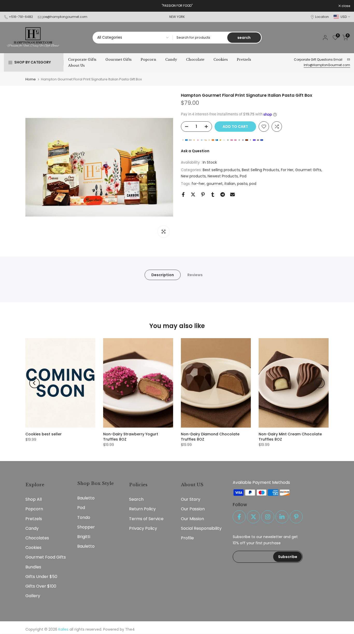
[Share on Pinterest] (203, 194)
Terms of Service (146, 519)
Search (136, 499)
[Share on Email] (232, 194)
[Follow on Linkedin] (281, 516)
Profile (187, 538)
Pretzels (244, 59)
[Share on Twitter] (193, 194)
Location (322, 17)
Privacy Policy (143, 528)
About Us (76, 65)
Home (30, 79)
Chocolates (37, 538)
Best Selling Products (260, 170)
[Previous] (34, 383)
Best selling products (221, 170)
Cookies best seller (43, 434)
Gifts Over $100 (40, 586)
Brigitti (83, 537)
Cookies (221, 59)
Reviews (195, 274)
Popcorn (148, 59)
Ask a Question (195, 151)
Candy (171, 59)
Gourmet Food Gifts (45, 557)
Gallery (32, 596)
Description (162, 274)
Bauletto (86, 498)
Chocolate (195, 59)
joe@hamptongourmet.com (65, 17)
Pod (243, 176)
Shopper (86, 527)
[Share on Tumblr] (212, 194)
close (11, 6)
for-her (198, 183)
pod (252, 183)
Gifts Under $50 (41, 577)
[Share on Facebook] (183, 194)
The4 (130, 629)
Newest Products (223, 176)
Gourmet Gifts (118, 59)
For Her (287, 170)
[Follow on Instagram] (267, 516)
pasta (242, 183)
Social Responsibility (201, 528)
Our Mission (192, 519)
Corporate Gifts (82, 59)
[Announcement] (177, 5)
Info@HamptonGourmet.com (327, 65)
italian (229, 183)
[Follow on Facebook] (239, 516)
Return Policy (142, 509)
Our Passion (193, 509)
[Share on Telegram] (222, 194)
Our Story (190, 499)
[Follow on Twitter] (253, 516)
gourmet (215, 183)
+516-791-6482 (21, 17)
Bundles (33, 567)
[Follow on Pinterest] (296, 516)
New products (193, 176)
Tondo (83, 517)
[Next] (319, 383)
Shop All (33, 499)
